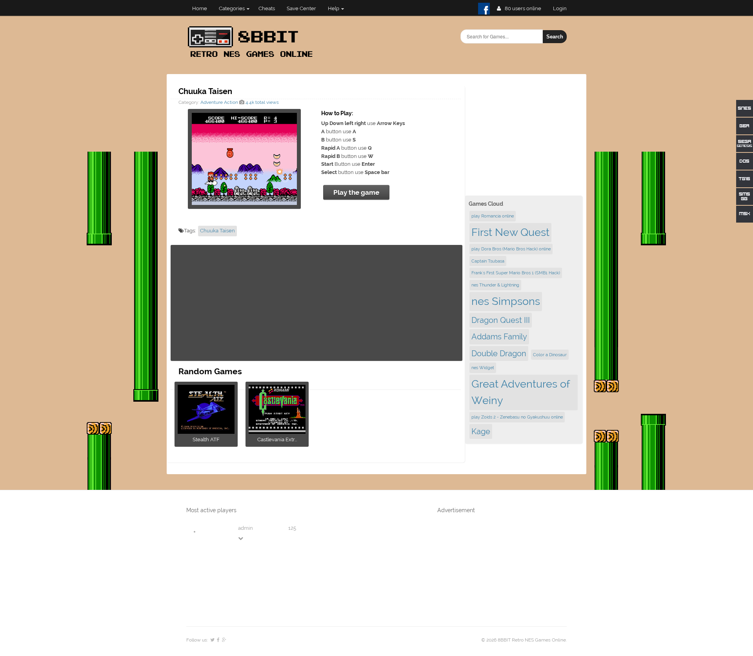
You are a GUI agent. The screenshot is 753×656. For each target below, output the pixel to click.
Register (563, 8)
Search (554, 37)
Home (199, 8)
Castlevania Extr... (277, 439)
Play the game (356, 192)
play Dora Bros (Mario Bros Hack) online (511, 248)
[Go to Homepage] (252, 58)
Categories (232, 8)
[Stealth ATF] (206, 431)
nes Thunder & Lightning (495, 285)
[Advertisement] (316, 303)
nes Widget (482, 367)
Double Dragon (498, 353)
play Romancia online (492, 216)
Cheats (266, 8)
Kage (480, 431)
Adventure (211, 102)
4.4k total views (261, 102)
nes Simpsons (505, 301)
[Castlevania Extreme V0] (277, 431)
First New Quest (510, 232)
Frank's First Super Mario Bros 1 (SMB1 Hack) (515, 272)
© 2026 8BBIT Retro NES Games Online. (524, 640)
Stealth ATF (206, 439)
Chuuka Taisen (217, 231)
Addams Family (499, 336)
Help (333, 8)
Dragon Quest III (500, 320)
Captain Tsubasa (487, 261)
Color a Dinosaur (550, 354)
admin (245, 528)
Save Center (301, 8)
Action (231, 102)
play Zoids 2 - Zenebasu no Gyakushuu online (517, 417)
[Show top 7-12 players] (241, 538)
